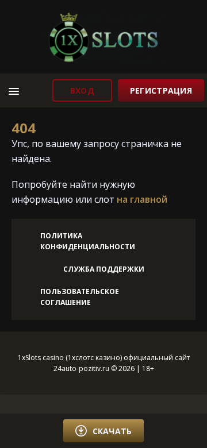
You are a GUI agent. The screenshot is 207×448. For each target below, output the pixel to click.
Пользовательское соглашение (79, 297)
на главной (142, 199)
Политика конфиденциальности (87, 241)
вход (82, 90)
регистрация (161, 90)
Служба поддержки (103, 269)
